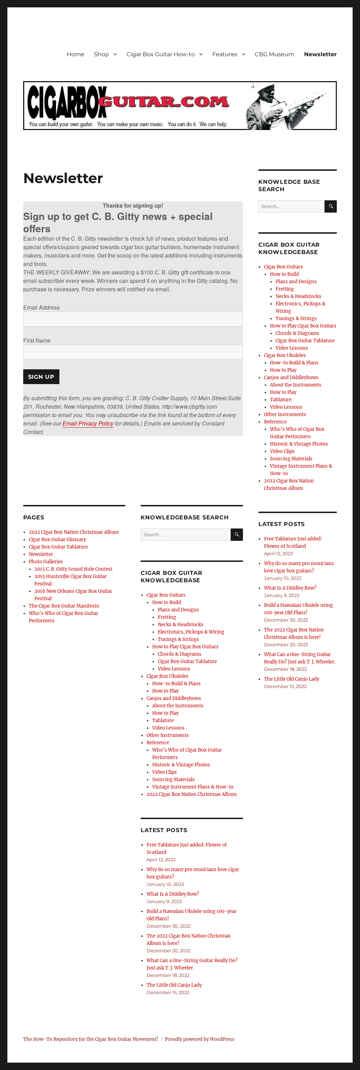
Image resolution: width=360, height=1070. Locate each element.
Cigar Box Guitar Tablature (58, 547)
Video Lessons (174, 669)
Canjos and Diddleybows (174, 698)
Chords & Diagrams (179, 654)
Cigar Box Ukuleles (167, 676)
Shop (101, 54)
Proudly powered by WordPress (199, 1039)
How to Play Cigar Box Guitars (185, 647)
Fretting (167, 617)
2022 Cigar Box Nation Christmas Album (74, 532)
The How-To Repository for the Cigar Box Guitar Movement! (91, 1039)
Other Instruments (168, 735)
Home (75, 54)
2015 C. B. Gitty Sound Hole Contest (73, 569)
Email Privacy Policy (88, 423)
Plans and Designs (178, 610)
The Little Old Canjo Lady (174, 985)
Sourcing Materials (173, 780)
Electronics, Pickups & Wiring (191, 632)
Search (237, 540)
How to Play (165, 691)
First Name (37, 340)
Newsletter (320, 54)
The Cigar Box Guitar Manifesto (64, 606)
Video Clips (164, 772)
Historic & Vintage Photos (181, 765)
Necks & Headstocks (181, 625)
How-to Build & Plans (176, 684)
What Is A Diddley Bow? (173, 894)
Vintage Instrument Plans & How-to (192, 787)
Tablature (163, 721)
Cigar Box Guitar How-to (161, 54)
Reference (158, 743)
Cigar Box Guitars (166, 595)
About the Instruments (178, 706)
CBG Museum (274, 54)
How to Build (166, 602)
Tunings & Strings (178, 639)
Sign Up (41, 377)
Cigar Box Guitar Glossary (57, 540)
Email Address (41, 307)
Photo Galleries (46, 562)
